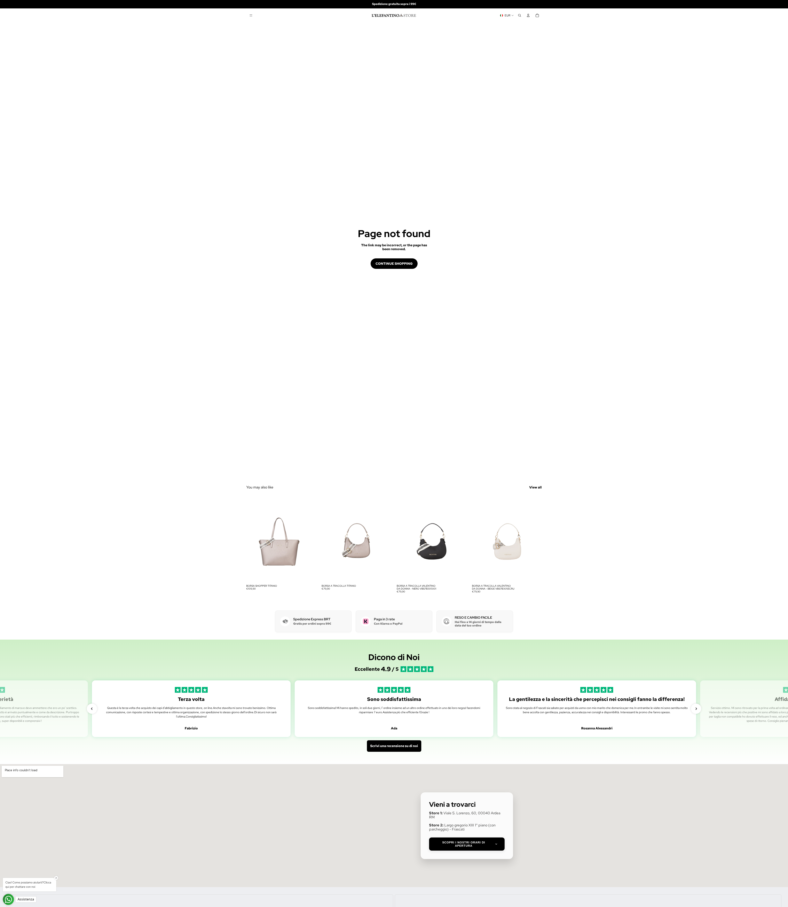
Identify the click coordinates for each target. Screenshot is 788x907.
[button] (92, 709)
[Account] (528, 15)
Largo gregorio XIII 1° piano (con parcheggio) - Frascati (462, 827)
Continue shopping (394, 263)
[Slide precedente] (252, 538)
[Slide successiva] (310, 538)
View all (535, 487)
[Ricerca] (519, 15)
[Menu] (251, 15)
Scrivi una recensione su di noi (394, 746)
